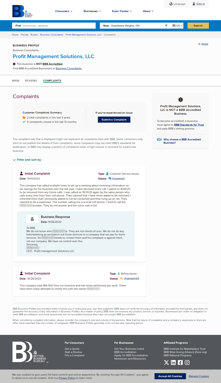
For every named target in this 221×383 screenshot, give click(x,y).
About (146, 11)
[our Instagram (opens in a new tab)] (187, 364)
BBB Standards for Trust (189, 125)
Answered (116, 178)
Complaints (52, 81)
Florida (24, 34)
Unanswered (129, 278)
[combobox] (59, 25)
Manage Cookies (199, 376)
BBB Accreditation (125, 352)
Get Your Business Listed (129, 349)
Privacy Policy (67, 378)
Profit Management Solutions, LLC (84, 34)
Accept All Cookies (170, 376)
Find (18, 26)
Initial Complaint (37, 173)
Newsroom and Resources (130, 359)
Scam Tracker (120, 11)
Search (198, 26)
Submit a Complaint (114, 120)
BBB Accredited (52, 64)
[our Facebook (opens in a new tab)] (180, 364)
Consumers (62, 11)
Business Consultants (51, 34)
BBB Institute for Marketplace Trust (184, 349)
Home (15, 34)
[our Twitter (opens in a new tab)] (166, 364)
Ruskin (34, 34)
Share (204, 44)
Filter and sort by (29, 160)
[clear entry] (167, 26)
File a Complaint (74, 355)
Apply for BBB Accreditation (131, 355)
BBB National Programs (177, 355)
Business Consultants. (69, 68)
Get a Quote (72, 349)
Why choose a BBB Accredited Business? (182, 140)
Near (106, 26)
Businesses (91, 11)
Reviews (31, 81)
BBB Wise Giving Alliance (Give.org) (185, 352)
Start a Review (73, 352)
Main (15, 81)
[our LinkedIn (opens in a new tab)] (173, 364)
